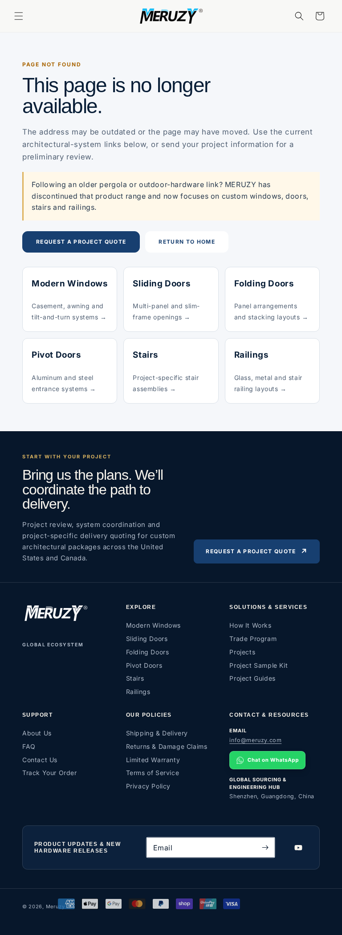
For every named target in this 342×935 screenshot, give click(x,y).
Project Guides (252, 678)
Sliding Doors (147, 638)
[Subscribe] (265, 847)
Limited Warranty (153, 760)
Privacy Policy (148, 786)
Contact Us (39, 760)
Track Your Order (49, 772)
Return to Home (187, 241)
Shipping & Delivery (157, 733)
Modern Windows (153, 625)
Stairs (135, 678)
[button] (18, 16)
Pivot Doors (144, 665)
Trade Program (253, 638)
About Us (37, 733)
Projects (242, 652)
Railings (138, 691)
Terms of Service (152, 772)
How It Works (250, 625)
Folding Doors (147, 652)
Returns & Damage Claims (167, 746)
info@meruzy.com (255, 740)
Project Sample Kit (258, 665)
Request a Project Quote (81, 241)
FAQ (29, 746)
